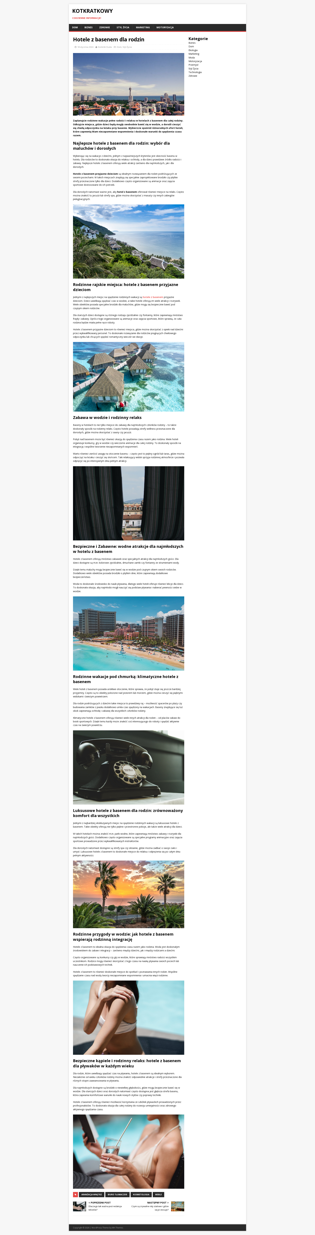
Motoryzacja (165, 27)
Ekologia (193, 50)
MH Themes (117, 1227)
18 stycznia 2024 (85, 46)
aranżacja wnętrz (91, 1194)
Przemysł (193, 64)
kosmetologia (141, 1194)
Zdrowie (104, 27)
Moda (192, 57)
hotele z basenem (153, 297)
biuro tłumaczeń (117, 1194)
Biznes (88, 27)
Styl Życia (123, 27)
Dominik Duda (105, 46)
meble (158, 1194)
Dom (75, 27)
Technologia (195, 72)
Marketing (143, 27)
